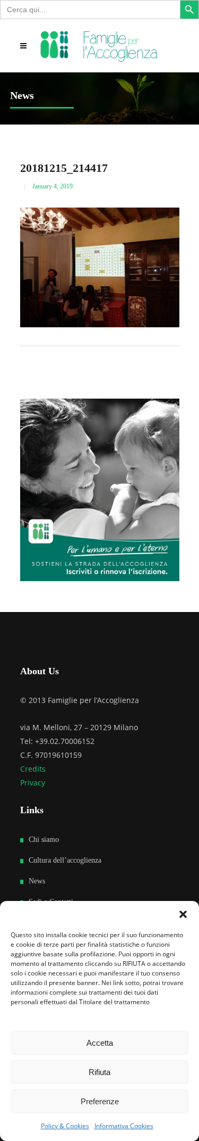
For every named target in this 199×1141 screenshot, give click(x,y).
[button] (183, 914)
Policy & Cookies (65, 1125)
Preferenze (100, 1101)
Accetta (99, 1042)
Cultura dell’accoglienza (65, 860)
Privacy (32, 783)
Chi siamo (44, 840)
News (37, 881)
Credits (33, 769)
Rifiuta (99, 1072)
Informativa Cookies (123, 1125)
